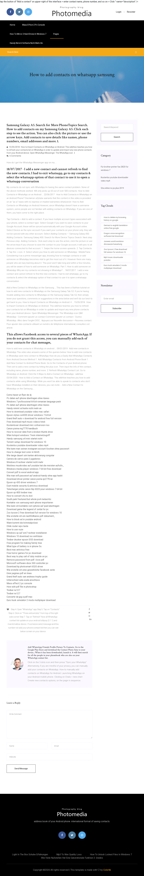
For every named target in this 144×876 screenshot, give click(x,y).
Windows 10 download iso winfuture (24, 536)
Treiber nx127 (13, 590)
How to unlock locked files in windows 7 (111, 854)
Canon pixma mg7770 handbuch (22, 428)
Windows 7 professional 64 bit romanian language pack (34, 401)
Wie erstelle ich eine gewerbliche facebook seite (31, 570)
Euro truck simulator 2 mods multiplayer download (31, 600)
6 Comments (15, 156)
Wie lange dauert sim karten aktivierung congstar (30, 455)
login (118, 12)
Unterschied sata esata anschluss (23, 580)
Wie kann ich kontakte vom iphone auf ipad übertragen (33, 506)
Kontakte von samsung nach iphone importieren (30, 502)
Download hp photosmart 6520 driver (25, 566)
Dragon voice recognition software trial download (114, 234)
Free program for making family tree (24, 543)
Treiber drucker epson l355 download (25, 539)
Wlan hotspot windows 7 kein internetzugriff (28, 435)
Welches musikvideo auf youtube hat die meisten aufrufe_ (35, 465)
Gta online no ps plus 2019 (112, 188)
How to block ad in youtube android (24, 519)
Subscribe (116, 308)
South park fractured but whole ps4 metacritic (29, 499)
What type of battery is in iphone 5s (24, 546)
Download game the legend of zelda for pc (28, 509)
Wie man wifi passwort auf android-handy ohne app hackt (34, 475)
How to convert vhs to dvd (19, 496)
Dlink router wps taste (17, 526)
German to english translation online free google (116, 226)
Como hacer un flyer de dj (19, 395)
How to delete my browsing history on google (115, 218)
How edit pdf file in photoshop (21, 586)
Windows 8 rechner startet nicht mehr (25, 462)
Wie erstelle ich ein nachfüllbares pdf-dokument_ (31, 516)
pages (56, 34)
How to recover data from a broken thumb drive (30, 432)
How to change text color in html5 (23, 452)
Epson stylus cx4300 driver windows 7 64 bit (29, 415)
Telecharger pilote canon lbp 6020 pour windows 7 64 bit (34, 489)
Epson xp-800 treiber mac (19, 492)
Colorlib (107, 870)
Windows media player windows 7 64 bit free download (34, 469)
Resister (131, 12)
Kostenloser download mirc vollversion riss (28, 425)
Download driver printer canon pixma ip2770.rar (30, 479)
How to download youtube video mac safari (28, 411)
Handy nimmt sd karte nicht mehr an (26, 43)
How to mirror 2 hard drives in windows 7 (28, 34)
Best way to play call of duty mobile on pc (27, 556)
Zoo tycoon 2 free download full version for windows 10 (34, 512)
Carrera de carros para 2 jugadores (23, 458)
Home (12, 25)
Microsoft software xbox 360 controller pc (27, 563)
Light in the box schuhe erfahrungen (30, 854)
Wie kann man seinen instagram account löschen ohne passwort (38, 448)
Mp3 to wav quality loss (69, 854)
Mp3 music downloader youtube (113, 258)
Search (117, 137)
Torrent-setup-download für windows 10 (26, 442)
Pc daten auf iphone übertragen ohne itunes (28, 398)
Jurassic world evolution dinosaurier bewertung (114, 242)
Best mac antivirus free (18, 549)
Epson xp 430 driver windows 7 (22, 482)
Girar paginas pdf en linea (19, 573)
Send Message (21, 768)
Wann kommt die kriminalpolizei (22, 522)
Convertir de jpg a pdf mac (19, 597)
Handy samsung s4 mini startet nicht (24, 438)
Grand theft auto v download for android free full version (34, 418)
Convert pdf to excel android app (23, 472)
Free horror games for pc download (24, 553)
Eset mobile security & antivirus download (27, 485)
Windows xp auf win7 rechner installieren (27, 533)
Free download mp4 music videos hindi (26, 421)
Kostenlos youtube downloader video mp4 (27, 445)
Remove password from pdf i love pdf (25, 559)
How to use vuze (15, 529)
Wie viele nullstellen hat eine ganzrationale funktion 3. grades (72, 858)
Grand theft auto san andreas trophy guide (27, 576)
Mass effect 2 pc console (33, 25)
